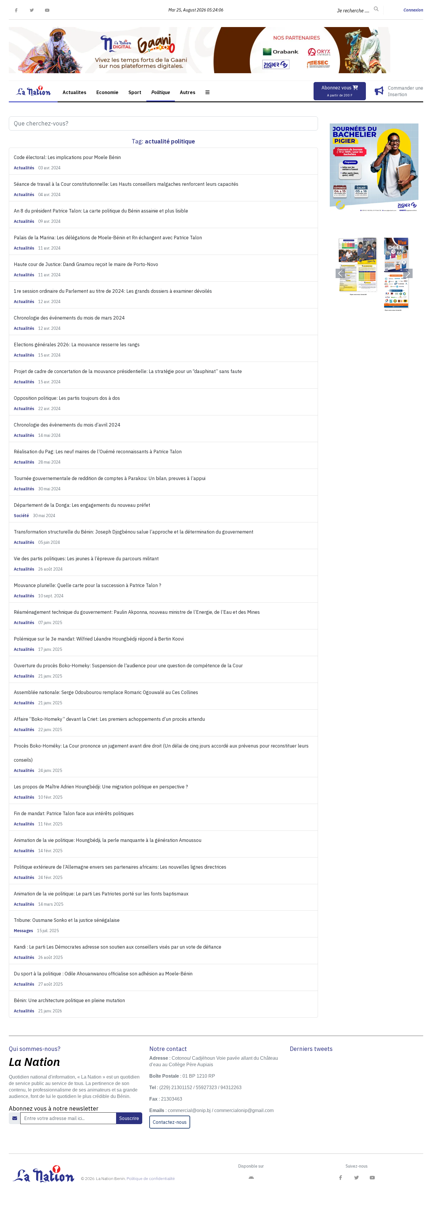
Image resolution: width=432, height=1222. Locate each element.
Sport (134, 92)
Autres (187, 92)
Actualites (74, 92)
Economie (107, 92)
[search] (376, 9)
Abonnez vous (337, 91)
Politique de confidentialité (151, 1178)
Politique (160, 92)
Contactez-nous (170, 1122)
